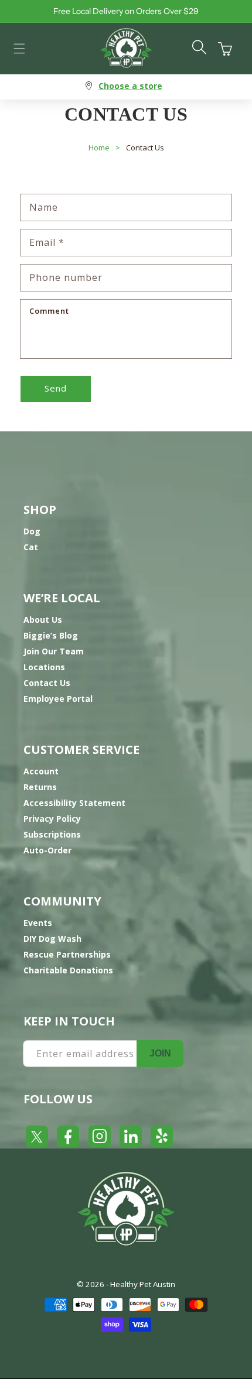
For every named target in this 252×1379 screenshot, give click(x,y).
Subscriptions (52, 834)
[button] (19, 49)
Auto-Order (47, 850)
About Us (42, 619)
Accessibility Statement (74, 802)
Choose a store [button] (130, 85)
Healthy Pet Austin (142, 1284)
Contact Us (145, 147)
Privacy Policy (52, 818)
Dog (31, 531)
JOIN (160, 1053)
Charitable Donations (68, 970)
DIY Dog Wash (52, 938)
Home (99, 147)
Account (41, 771)
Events (37, 922)
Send (56, 388)
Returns (40, 787)
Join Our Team (53, 651)
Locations (44, 667)
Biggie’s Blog (50, 635)
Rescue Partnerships (67, 954)
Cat (30, 547)
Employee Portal (58, 698)
